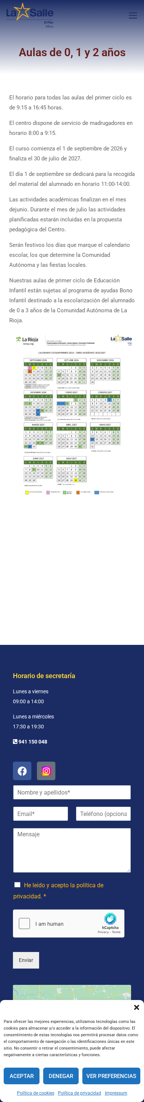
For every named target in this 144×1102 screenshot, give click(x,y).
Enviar (26, 960)
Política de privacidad (79, 1093)
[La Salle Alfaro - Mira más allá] (30, 15)
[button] (136, 1007)
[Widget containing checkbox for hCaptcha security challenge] (68, 923)
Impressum (116, 1093)
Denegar (61, 1076)
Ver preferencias (111, 1076)
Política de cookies (35, 1093)
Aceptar (22, 1076)
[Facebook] (22, 771)
